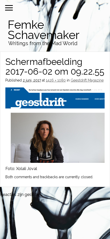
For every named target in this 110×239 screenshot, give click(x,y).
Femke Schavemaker (43, 30)
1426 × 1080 (56, 80)
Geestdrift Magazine (87, 80)
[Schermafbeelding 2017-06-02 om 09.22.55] (55, 161)
